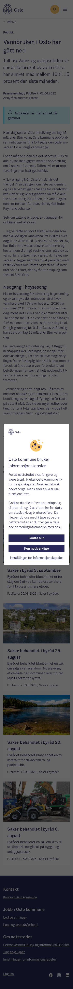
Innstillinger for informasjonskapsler (36, 557)
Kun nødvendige (36, 548)
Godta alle (36, 538)
